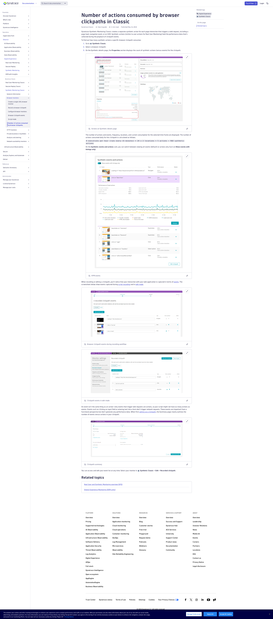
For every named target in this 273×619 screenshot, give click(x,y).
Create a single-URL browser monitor (17, 103)
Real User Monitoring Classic (15, 82)
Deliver (5, 159)
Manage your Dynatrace (11, 180)
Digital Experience (10, 59)
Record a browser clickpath (17, 107)
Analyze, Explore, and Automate (13, 155)
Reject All (210, 614)
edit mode (139, 284)
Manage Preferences (194, 614)
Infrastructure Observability (13, 147)
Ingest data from (8, 36)
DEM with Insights (12, 74)
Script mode (12, 119)
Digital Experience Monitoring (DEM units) (99, 489)
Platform (6, 23)
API (4, 171)
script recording (124, 284)
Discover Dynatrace (9, 16)
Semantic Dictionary (10, 167)
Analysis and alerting (14, 137)
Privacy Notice (69, 616)
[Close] (28, 39)
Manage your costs (9, 187)
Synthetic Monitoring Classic (15, 90)
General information (13, 94)
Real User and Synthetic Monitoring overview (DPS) (103, 484)
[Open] (28, 16)
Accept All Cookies (226, 614)
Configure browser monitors (17, 111)
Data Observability (10, 55)
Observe (5, 39)
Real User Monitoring (13, 62)
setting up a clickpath (147, 412)
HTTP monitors (12, 130)
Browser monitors (13, 98)
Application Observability (12, 47)
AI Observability (9, 43)
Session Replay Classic (13, 86)
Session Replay (11, 66)
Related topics (202, 26)
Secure (5, 151)
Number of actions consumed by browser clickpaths (18, 124)
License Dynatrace (9, 183)
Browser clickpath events (16, 115)
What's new (7, 19)
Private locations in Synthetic (16, 133)
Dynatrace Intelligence (10, 27)
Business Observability (12, 51)
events (176, 282)
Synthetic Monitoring (12, 70)
